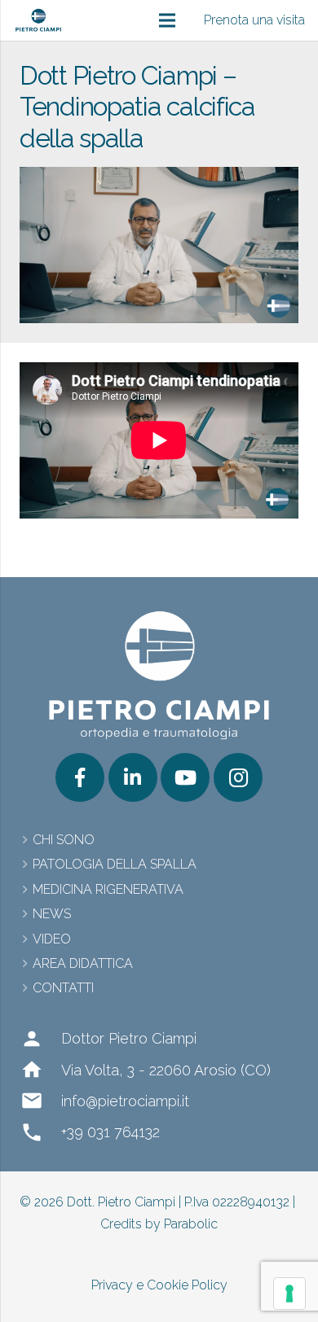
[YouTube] (185, 777)
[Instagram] (238, 777)
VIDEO (52, 939)
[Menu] (167, 20)
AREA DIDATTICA (83, 963)
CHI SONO (64, 839)
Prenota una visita (254, 20)
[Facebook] (79, 777)
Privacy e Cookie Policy (159, 1285)
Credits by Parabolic (159, 1224)
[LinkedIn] (132, 777)
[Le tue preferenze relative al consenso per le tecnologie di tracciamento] (289, 1293)
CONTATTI (63, 988)
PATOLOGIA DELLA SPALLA (115, 864)
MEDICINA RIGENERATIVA (108, 889)
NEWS (52, 913)
